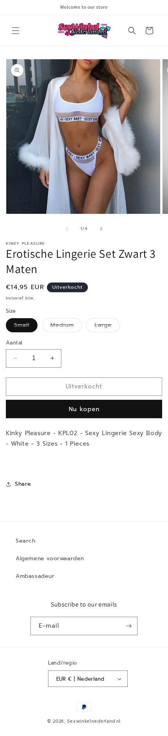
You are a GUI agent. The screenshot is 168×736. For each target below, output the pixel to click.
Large (107, 326)
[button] (15, 30)
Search (26, 541)
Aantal (14, 342)
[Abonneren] (128, 626)
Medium (66, 326)
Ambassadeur (35, 576)
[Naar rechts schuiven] (101, 228)
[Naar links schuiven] (66, 228)
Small (26, 326)
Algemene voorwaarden (50, 558)
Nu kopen (84, 409)
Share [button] (23, 484)
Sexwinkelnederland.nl (94, 721)
